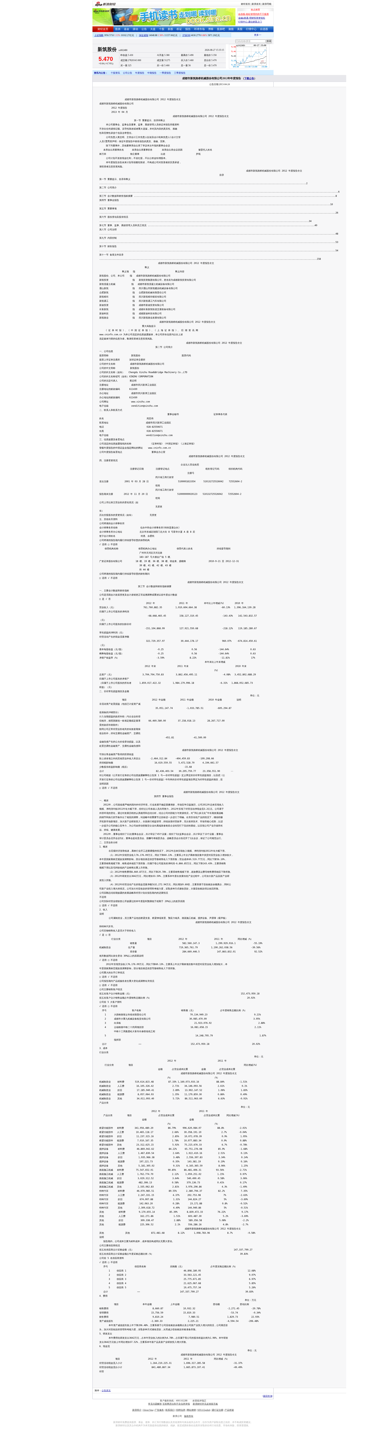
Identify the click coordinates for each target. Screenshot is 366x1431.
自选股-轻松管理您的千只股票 (253, 14)
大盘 (153, 29)
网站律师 (191, 1410)
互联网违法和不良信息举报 (176, 1404)
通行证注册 (217, 1410)
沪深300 (186, 35)
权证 (179, 29)
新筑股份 (107, 49)
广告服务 (159, 1410)
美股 (239, 29)
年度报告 (139, 73)
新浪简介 (136, 1410)
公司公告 (127, 73)
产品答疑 (229, 1410)
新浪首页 (256, 4)
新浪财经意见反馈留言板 (205, 1404)
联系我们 (170, 1410)
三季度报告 (179, 73)
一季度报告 (165, 73)
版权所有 (188, 1416)
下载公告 (249, 78)
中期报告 (152, 73)
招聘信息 (180, 1410)
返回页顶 (267, 1396)
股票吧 (221, 29)
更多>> (247, 35)
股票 (117, 29)
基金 (126, 29)
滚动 (135, 29)
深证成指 (143, 35)
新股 (170, 29)
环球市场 (199, 29)
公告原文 (106, 1390)
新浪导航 (266, 4)
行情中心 (251, 29)
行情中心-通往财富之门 (250, 21)
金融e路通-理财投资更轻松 (251, 18)
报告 (188, 29)
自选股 (264, 29)
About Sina (148, 1410)
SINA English (203, 1410)
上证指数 (99, 35)
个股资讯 (115, 73)
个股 (161, 29)
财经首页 (245, 4)
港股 (231, 29)
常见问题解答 (155, 1404)
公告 (144, 29)
